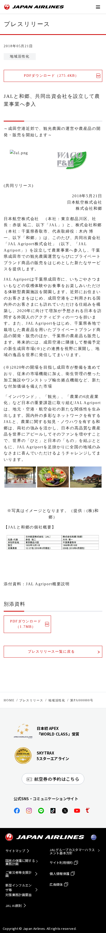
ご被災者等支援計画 (18, 874)
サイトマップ (15, 850)
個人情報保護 (59, 873)
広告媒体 (56, 884)
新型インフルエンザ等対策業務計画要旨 (18, 890)
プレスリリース (31, 700)
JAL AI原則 (13, 905)
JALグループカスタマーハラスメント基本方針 (72, 851)
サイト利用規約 (61, 862)
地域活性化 (57, 700)
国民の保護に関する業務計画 (20, 862)
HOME (9, 700)
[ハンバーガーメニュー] (97, 6)
